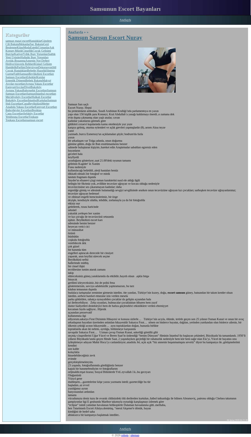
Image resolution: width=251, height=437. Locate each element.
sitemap (134, 435)
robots (124, 435)
